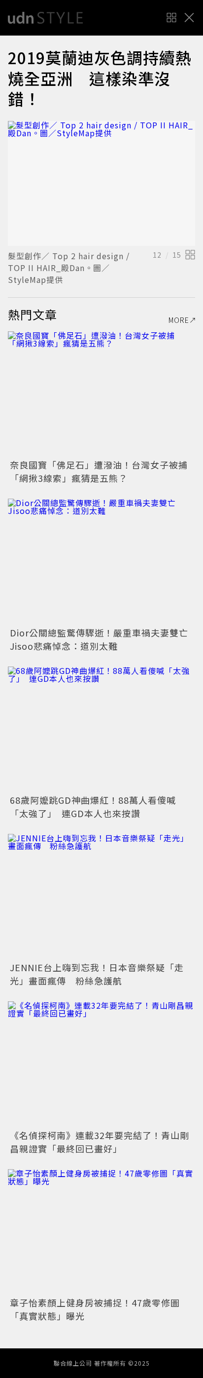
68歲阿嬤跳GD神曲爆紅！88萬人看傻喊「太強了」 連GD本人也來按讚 (93, 806)
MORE (179, 319)
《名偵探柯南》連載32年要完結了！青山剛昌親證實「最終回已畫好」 (99, 1142)
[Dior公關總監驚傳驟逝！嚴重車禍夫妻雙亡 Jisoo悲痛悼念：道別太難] (101, 561)
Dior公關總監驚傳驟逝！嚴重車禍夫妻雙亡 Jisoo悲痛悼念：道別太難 (104, 639)
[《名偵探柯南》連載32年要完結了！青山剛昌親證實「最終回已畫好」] (101, 1063)
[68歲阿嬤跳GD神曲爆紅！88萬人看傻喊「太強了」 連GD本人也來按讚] (101, 729)
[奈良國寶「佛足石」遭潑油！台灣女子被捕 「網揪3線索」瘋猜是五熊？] (101, 393)
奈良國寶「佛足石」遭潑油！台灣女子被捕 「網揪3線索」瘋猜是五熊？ (103, 471)
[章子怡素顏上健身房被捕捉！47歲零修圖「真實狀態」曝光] (101, 1231)
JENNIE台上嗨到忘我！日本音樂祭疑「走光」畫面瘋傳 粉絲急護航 (97, 974)
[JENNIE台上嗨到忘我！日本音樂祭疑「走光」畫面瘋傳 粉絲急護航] (101, 896)
